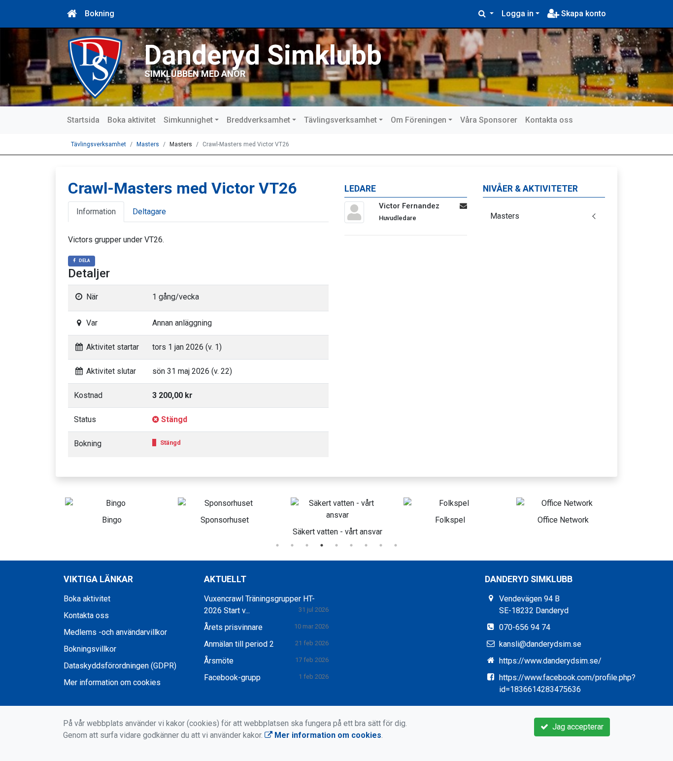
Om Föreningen (418, 120)
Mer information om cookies (112, 682)
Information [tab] (96, 211)
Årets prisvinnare (233, 627)
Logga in (518, 13)
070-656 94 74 (524, 627)
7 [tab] (366, 545)
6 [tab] (351, 545)
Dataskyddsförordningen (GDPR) (120, 665)
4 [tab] (322, 545)
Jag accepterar (576, 726)
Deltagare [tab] (149, 211)
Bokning (99, 13)
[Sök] (486, 14)
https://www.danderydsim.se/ (550, 660)
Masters (147, 144)
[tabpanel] (111, 509)
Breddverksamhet (258, 120)
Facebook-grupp (232, 677)
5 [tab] (336, 545)
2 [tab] (292, 545)
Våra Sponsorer (488, 120)
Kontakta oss (549, 120)
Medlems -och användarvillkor (115, 632)
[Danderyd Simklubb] (95, 66)
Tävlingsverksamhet (340, 120)
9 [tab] (396, 545)
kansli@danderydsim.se (540, 644)
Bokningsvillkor (90, 649)
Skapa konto (582, 13)
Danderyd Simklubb (263, 55)
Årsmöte (219, 660)
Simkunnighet (188, 120)
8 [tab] (381, 545)
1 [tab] (277, 545)
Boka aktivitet (131, 120)
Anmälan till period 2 (239, 644)
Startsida (83, 120)
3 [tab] (307, 545)
